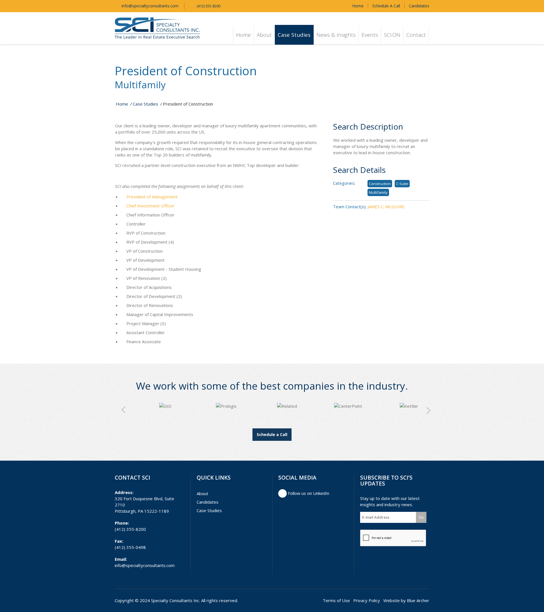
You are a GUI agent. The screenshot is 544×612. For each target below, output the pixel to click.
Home (358, 5)
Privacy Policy (366, 600)
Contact (416, 34)
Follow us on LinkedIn (308, 493)
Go (421, 517)
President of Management (152, 196)
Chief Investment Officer (150, 206)
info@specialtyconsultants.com (149, 5)
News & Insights (336, 34)
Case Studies (294, 34)
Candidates (419, 5)
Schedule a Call (272, 434)
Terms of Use (336, 600)
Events (370, 34)
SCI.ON (392, 34)
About (264, 34)
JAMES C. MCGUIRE (386, 206)
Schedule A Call (386, 5)
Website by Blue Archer (406, 600)
